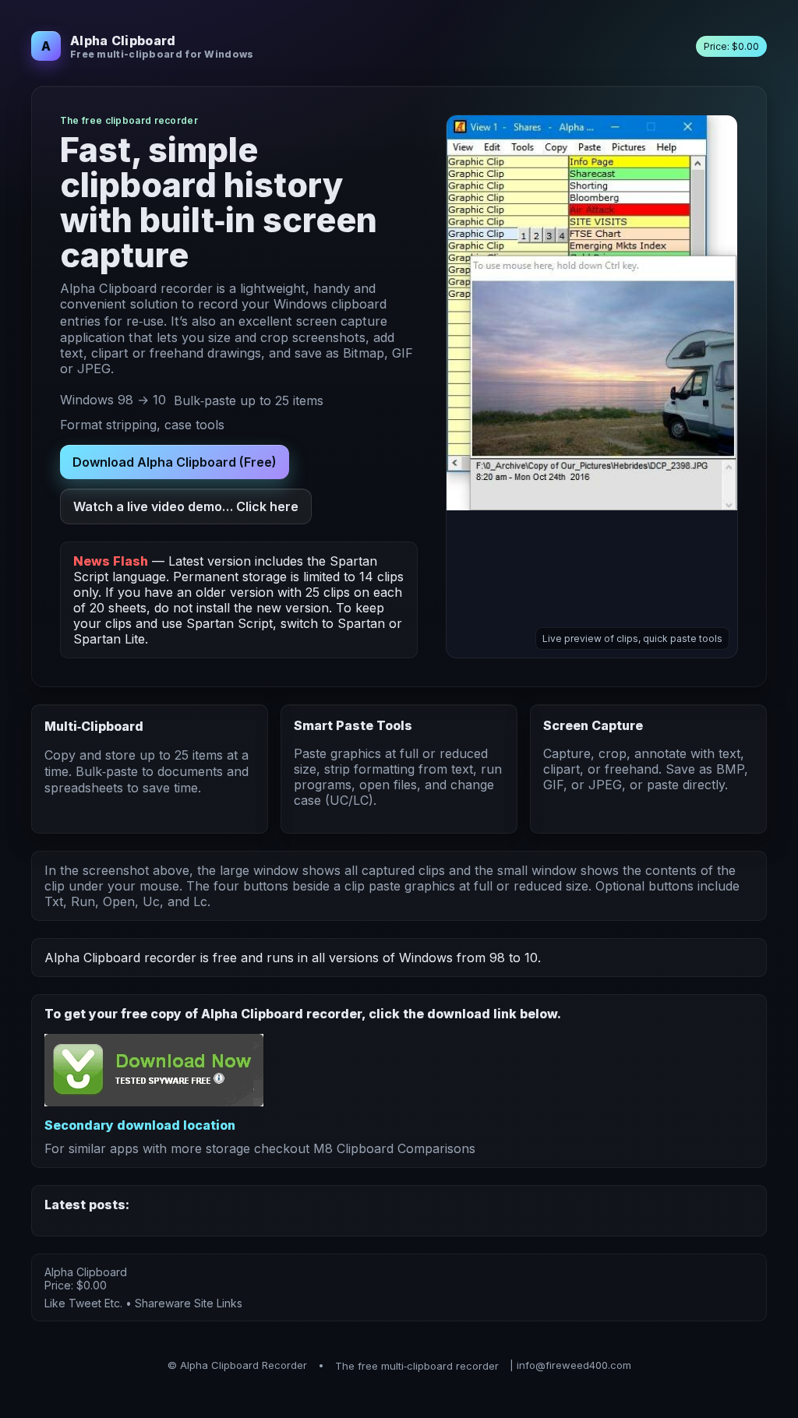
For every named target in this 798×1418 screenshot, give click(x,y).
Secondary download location (139, 1125)
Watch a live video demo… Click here (185, 506)
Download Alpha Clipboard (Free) (174, 462)
